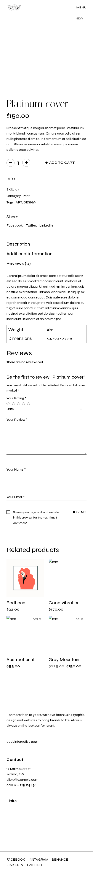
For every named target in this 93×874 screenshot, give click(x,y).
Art (19, 202)
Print (26, 196)
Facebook (15, 859)
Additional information (29, 254)
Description (18, 244)
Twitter (34, 865)
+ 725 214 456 (26, 785)
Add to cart (62, 163)
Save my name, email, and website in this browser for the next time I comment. (36, 517)
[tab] (18, 244)
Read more (31, 654)
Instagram (38, 859)
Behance (60, 859)
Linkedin (14, 865)
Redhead (16, 603)
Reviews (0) (18, 263)
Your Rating (16, 398)
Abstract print (20, 659)
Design (29, 202)
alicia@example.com (22, 779)
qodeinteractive (18, 741)
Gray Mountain (64, 659)
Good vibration (64, 603)
